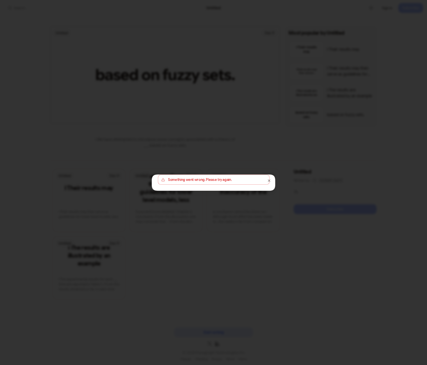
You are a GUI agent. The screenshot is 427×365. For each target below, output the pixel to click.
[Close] (269, 181)
